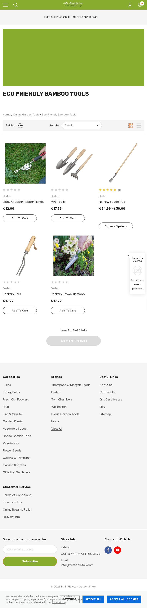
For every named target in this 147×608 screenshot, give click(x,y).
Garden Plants (13, 421)
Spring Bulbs (11, 392)
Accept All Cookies (124, 599)
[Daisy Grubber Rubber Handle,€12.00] (25, 163)
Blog (102, 407)
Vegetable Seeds (15, 429)
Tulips (7, 385)
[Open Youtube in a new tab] (117, 550)
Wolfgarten (59, 407)
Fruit (6, 407)
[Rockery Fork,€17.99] (25, 256)
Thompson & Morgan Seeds (70, 385)
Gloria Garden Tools (65, 414)
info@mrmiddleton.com (77, 565)
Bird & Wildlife (12, 414)
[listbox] (82, 125)
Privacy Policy (59, 602)
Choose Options (116, 226)
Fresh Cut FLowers (16, 399)
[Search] (15, 5)
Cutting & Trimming (16, 458)
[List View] (138, 125)
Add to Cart (20, 218)
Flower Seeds (12, 450)
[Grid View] (130, 125)
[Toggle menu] (5, 5)
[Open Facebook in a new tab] (108, 550)
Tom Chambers (62, 399)
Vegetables (11, 443)
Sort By (54, 125)
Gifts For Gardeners (17, 472)
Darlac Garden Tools (17, 436)
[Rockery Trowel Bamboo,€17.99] (73, 256)
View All (56, 429)
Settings (70, 599)
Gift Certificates (111, 399)
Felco (55, 421)
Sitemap (105, 414)
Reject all (93, 599)
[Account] (129, 5)
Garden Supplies (14, 465)
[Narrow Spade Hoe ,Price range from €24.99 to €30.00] (121, 163)
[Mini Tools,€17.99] (73, 163)
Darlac (55, 392)
